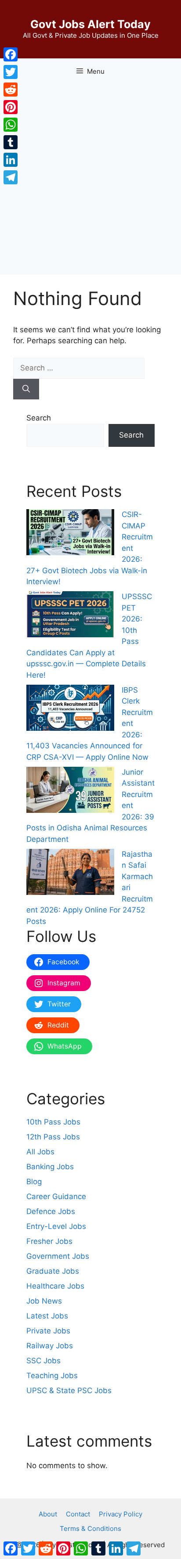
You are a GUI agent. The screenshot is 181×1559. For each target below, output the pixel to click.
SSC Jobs (43, 1360)
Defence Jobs (50, 1211)
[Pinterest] (10, 107)
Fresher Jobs (49, 1241)
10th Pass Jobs (53, 1121)
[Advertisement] (90, 179)
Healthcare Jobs (55, 1286)
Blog (34, 1181)
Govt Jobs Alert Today (90, 24)
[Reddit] (10, 89)
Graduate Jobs (52, 1271)
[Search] (26, 389)
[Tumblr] (10, 142)
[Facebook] (10, 54)
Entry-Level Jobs (56, 1226)
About (48, 1514)
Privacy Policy (120, 1514)
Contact (78, 1514)
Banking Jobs (50, 1166)
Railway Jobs (49, 1345)
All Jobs (40, 1151)
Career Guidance (56, 1196)
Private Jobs (48, 1330)
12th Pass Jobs (53, 1136)
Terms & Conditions (90, 1528)
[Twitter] (10, 72)
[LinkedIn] (10, 160)
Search (38, 417)
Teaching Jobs (52, 1375)
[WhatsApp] (10, 124)
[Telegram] (10, 177)
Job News (44, 1301)
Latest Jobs (47, 1315)
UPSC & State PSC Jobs (69, 1390)
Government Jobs (57, 1256)
